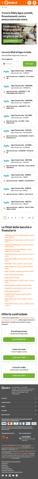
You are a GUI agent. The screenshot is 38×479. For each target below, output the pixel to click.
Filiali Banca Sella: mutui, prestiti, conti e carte (19, 255)
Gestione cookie (5, 466)
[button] (2, 3)
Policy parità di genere (6, 468)
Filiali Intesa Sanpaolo (12, 291)
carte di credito (12, 320)
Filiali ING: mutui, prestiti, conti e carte (18, 288)
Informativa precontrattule (8, 470)
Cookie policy (4, 465)
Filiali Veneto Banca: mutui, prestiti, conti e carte (19, 304)
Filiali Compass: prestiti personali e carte (19, 271)
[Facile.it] (10, 4)
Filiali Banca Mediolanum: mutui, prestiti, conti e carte (19, 245)
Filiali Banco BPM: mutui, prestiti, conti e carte (19, 260)
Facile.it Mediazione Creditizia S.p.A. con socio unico (22, 452)
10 (22, 218)
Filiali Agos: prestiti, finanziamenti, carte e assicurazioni (19, 236)
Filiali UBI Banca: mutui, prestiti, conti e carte (18, 300)
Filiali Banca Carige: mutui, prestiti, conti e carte (19, 241)
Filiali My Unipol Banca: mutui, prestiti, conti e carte (18, 295)
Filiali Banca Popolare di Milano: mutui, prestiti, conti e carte (18, 250)
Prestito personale (19, 331)
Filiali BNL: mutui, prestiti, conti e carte (18, 264)
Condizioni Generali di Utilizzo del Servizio (11, 461)
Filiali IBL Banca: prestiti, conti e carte (18, 285)
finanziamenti (24, 318)
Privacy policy (5, 463)
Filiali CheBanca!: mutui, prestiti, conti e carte (19, 267)
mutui (32, 318)
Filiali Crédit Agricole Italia (14, 275)
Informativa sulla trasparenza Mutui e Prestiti (12, 472)
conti (3, 320)
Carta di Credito (19, 367)
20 (29, 218)
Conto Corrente (19, 349)
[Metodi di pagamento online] (19, 423)
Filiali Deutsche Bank (12, 278)
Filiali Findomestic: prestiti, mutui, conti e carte (19, 281)
